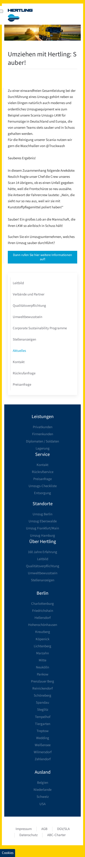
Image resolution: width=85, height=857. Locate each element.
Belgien (42, 782)
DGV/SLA (63, 828)
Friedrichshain (42, 610)
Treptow (43, 731)
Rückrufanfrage (24, 373)
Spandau (42, 702)
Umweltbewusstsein (27, 316)
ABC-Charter (56, 835)
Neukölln (42, 667)
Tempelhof (42, 716)
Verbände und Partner (28, 294)
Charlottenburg (42, 603)
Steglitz (42, 709)
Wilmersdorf (42, 752)
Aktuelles (19, 350)
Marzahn (42, 653)
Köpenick (42, 639)
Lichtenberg (42, 646)
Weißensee (43, 745)
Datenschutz (28, 835)
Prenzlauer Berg (42, 681)
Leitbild (18, 283)
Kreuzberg (42, 631)
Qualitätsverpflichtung (29, 305)
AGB (44, 828)
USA (42, 804)
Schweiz (43, 796)
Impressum (24, 828)
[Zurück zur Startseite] (20, 15)
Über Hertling (42, 541)
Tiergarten (42, 723)
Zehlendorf (43, 759)
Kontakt (19, 362)
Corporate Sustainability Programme (40, 328)
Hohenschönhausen (42, 624)
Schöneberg (42, 695)
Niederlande (42, 789)
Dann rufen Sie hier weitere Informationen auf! (42, 257)
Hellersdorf (42, 617)
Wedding (42, 738)
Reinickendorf (42, 688)
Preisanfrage (22, 384)
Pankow (42, 674)
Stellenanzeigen (24, 339)
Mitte (42, 660)
